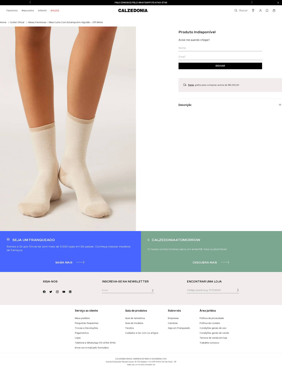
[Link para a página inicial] (3, 22)
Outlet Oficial (17, 22)
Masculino (28, 10)
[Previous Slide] (30, 2)
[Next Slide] (252, 2)
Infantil (42, 10)
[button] (241, 10)
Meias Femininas (37, 22)
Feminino (12, 10)
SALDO (55, 10)
